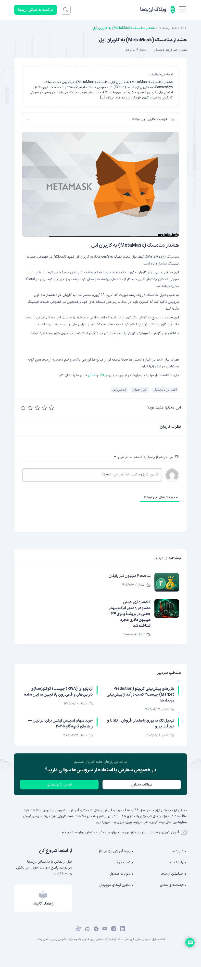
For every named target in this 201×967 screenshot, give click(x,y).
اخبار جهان (140, 389)
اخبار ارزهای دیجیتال (166, 50)
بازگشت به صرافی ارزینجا (35, 9)
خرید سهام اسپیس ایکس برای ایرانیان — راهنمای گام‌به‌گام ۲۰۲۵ (60, 723)
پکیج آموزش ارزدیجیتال (114, 851)
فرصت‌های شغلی (172, 885)
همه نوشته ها (167, 28)
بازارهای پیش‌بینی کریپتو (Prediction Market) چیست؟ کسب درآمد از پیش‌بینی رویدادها (140, 694)
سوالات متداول (141, 784)
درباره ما (178, 851)
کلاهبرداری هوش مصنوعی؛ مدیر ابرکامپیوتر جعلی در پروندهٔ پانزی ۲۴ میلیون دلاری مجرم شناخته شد (130, 614)
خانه (183, 28)
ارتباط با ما (176, 862)
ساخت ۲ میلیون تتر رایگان (130, 576)
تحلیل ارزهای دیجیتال (115, 885)
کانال (91, 375)
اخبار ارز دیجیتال (165, 389)
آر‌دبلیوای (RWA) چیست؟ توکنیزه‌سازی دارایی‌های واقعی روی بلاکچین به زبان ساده (58, 692)
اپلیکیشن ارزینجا (172, 873)
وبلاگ (103, 375)
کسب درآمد (123, 862)
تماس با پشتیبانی (59, 784)
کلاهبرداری (119, 389)
